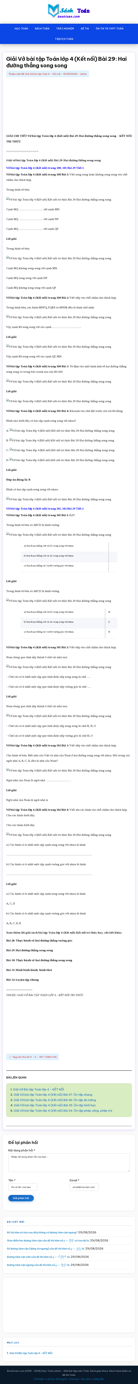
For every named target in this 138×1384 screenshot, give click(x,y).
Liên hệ (50, 1379)
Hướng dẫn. (98, 1379)
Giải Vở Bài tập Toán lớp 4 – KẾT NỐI (38, 1089)
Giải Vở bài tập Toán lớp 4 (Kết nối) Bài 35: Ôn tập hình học (55, 1105)
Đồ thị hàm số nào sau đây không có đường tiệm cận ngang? (42, 1232)
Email (74, 1180)
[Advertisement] (69, 105)
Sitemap (74, 1379)
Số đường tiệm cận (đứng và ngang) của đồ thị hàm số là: (46, 1248)
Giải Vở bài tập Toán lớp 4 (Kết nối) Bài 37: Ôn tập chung (53, 1094)
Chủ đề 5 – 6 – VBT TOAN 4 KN (39, 1057)
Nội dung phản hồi (21, 1150)
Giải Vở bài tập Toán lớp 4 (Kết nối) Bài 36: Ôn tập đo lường (55, 1100)
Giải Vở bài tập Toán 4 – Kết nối (42, 74)
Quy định (85, 1379)
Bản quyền (61, 1379)
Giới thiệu (39, 1379)
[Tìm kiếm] (81, 38)
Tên (11, 1180)
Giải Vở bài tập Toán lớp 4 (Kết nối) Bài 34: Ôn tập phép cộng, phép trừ (63, 1110)
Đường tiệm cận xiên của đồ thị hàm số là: (38, 1256)
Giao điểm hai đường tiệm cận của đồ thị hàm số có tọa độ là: (48, 1240)
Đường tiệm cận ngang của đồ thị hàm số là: (38, 1265)
